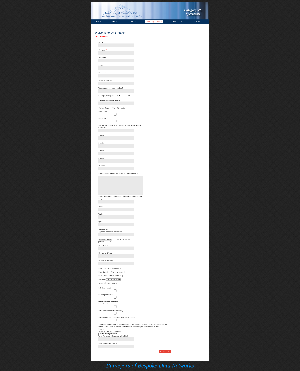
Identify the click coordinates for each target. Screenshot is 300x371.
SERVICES (132, 22)
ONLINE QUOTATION (154, 22)
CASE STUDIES (178, 22)
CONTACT (197, 22)
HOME (98, 22)
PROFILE (114, 22)
